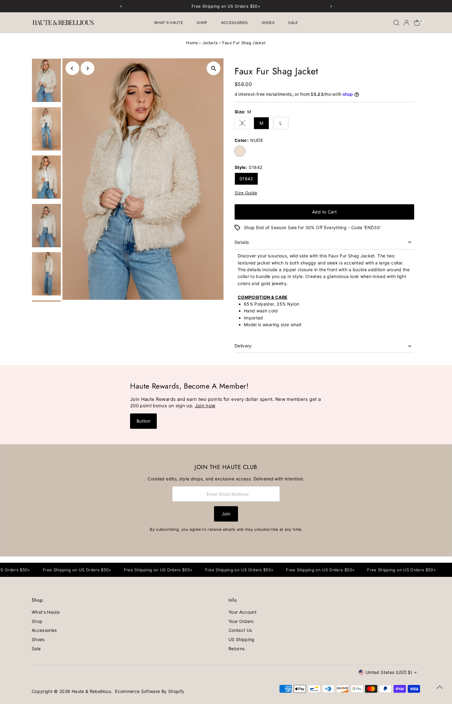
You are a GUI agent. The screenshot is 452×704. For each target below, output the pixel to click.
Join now (205, 406)
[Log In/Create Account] (406, 22)
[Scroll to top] (440, 687)
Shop (201, 22)
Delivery (243, 345)
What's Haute (168, 22)
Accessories (234, 22)
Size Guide (246, 193)
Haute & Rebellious (91, 691)
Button (143, 421)
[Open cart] (417, 22)
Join (226, 513)
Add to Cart (324, 211)
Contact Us (240, 630)
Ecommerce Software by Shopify (149, 691)
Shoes (268, 22)
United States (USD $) (389, 672)
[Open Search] (396, 22)
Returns (236, 648)
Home (192, 42)
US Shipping (241, 639)
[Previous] (72, 68)
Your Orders (241, 621)
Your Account (242, 612)
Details (242, 242)
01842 (246, 178)
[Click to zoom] (213, 68)
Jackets (210, 42)
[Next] (87, 68)
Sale (293, 22)
